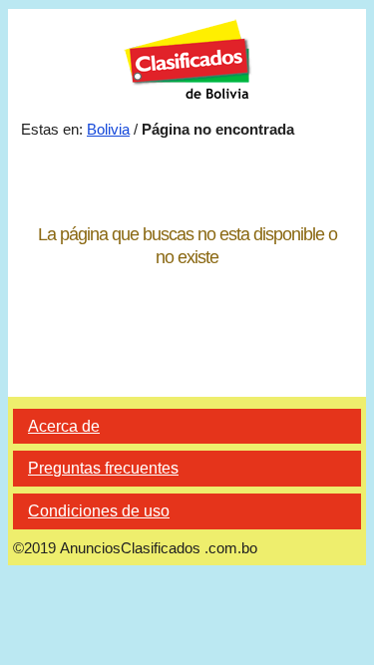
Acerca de (64, 426)
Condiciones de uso (99, 510)
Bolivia (108, 129)
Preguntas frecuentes (103, 468)
